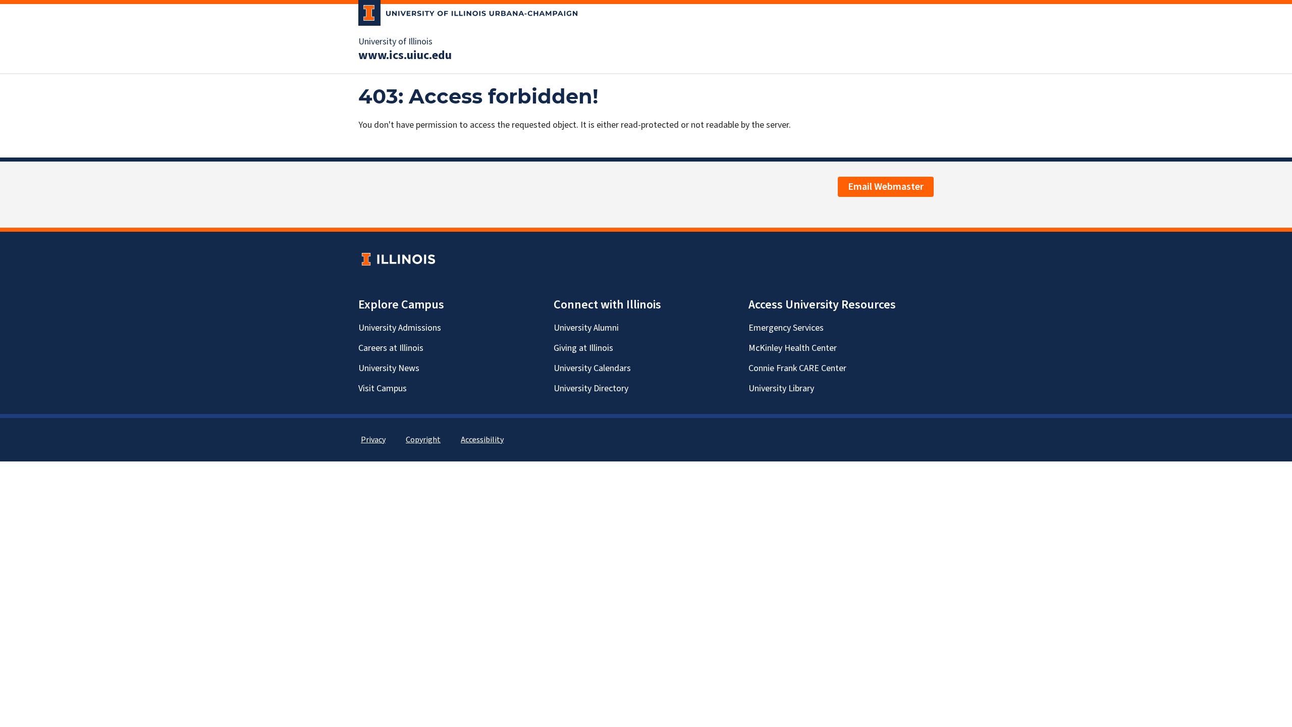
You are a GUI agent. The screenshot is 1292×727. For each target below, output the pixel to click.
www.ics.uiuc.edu (405, 55)
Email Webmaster (886, 187)
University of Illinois (395, 42)
